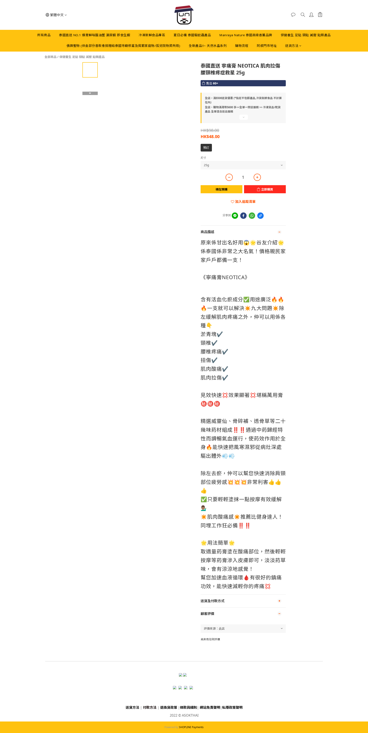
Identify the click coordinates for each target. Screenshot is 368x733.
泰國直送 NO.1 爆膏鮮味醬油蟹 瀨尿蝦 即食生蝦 (94, 35)
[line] (235, 215)
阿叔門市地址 (267, 45)
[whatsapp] (252, 215)
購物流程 (241, 45)
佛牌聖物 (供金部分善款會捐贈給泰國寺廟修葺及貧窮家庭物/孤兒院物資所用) (123, 45)
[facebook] (243, 215)
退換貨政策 (168, 707)
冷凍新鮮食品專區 (152, 35)
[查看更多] (243, 119)
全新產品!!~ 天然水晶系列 (208, 45)
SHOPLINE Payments (191, 727)
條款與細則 (188, 707)
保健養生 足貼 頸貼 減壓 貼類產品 (306, 35)
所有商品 (43, 35)
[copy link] (260, 215)
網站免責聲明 (210, 707)
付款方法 (150, 707)
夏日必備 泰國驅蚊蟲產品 (192, 35)
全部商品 (50, 57)
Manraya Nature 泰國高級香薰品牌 (245, 35)
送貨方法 (291, 45)
